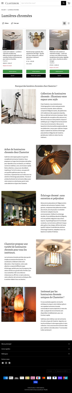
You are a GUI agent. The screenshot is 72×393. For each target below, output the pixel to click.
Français (50, 371)
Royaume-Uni (62, 371)
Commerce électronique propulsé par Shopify (36, 390)
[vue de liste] (68, 23)
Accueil (3, 10)
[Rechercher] (63, 3)
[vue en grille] (64, 23)
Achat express (12, 71)
